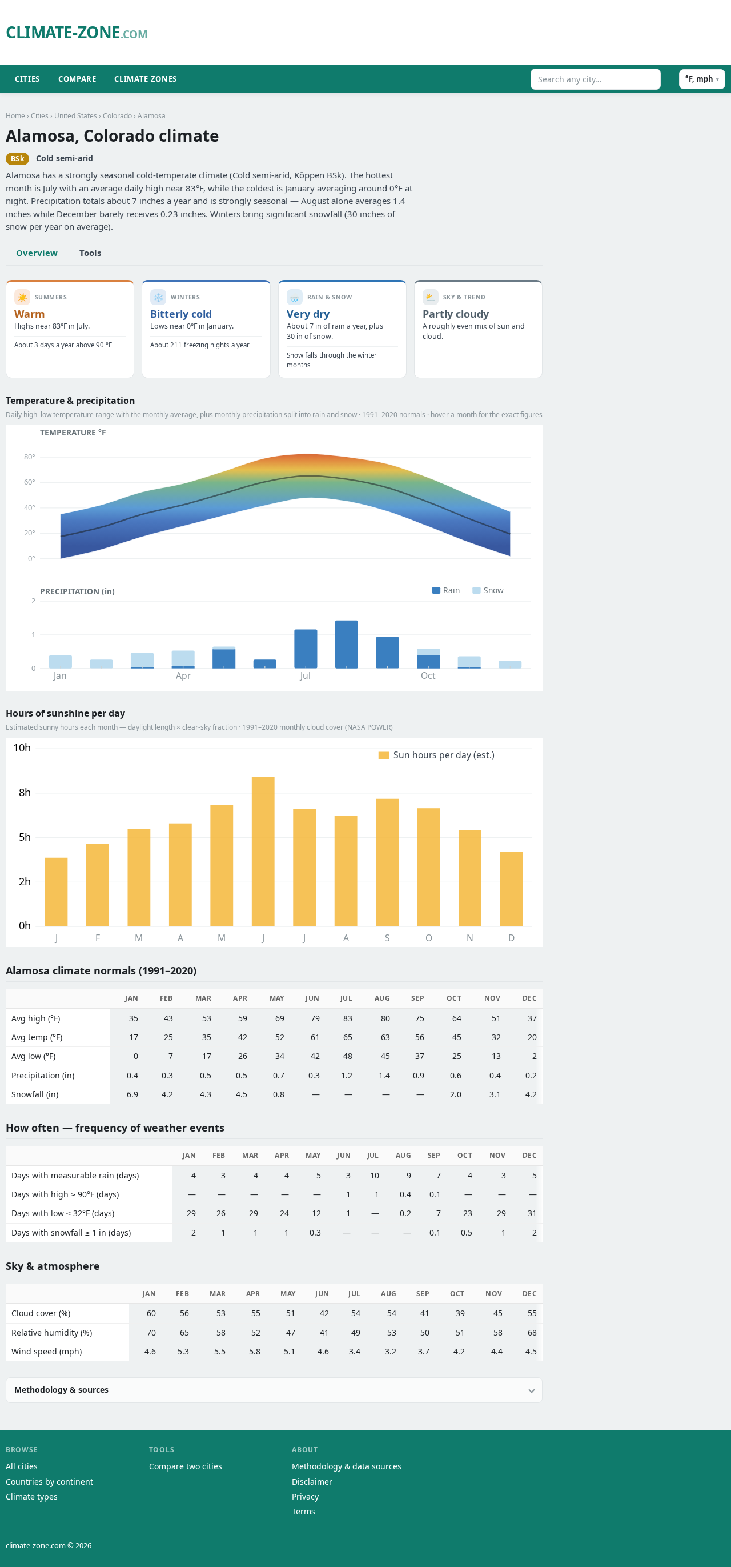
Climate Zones (145, 79)
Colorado (117, 116)
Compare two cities (185, 1466)
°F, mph (702, 79)
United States (75, 116)
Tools (90, 252)
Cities (27, 79)
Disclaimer (312, 1481)
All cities (22, 1466)
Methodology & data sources (346, 1466)
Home (15, 116)
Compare (77, 79)
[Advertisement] (448, 32)
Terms (303, 1511)
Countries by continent (49, 1481)
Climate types (32, 1496)
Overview (37, 252)
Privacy (305, 1496)
